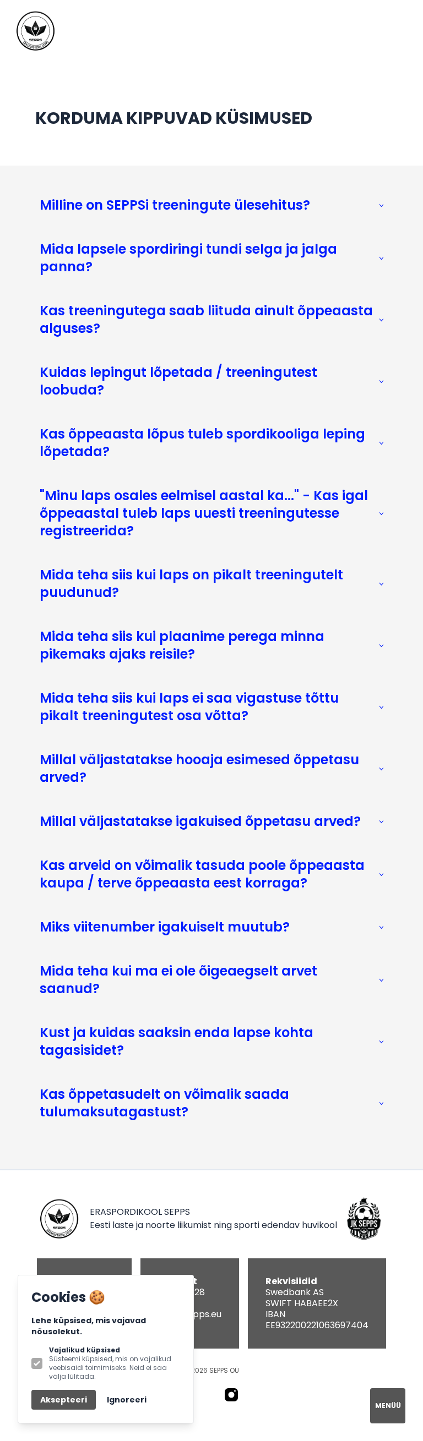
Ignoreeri (127, 1399)
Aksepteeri (63, 1399)
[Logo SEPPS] (35, 30)
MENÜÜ (388, 1405)
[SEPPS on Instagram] (231, 1395)
